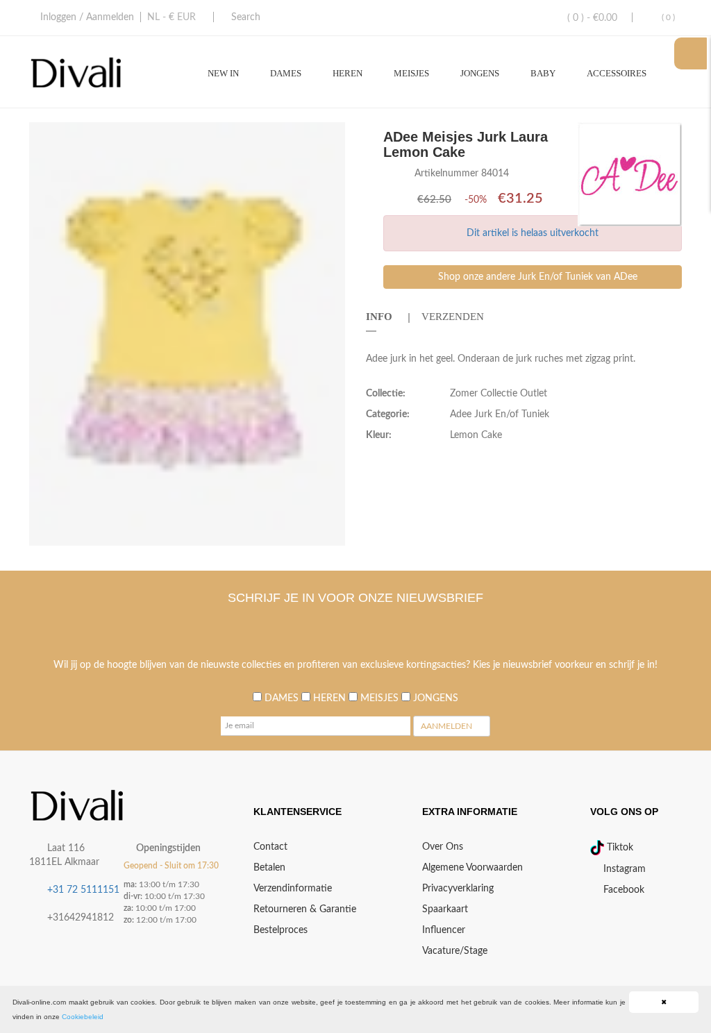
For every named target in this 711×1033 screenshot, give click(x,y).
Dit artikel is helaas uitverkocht (533, 233)
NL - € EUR (171, 17)
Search (245, 17)
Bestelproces (280, 930)
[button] (332, 135)
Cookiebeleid (82, 1017)
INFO (379, 316)
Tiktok (618, 848)
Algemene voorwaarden (472, 868)
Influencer (443, 930)
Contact (270, 847)
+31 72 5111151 (83, 890)
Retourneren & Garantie (304, 909)
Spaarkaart (445, 909)
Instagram (623, 869)
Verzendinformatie (292, 888)
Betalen (269, 868)
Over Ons (442, 847)
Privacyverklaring (458, 888)
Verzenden (452, 316)
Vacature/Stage (454, 951)
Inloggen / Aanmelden (87, 17)
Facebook (622, 890)
